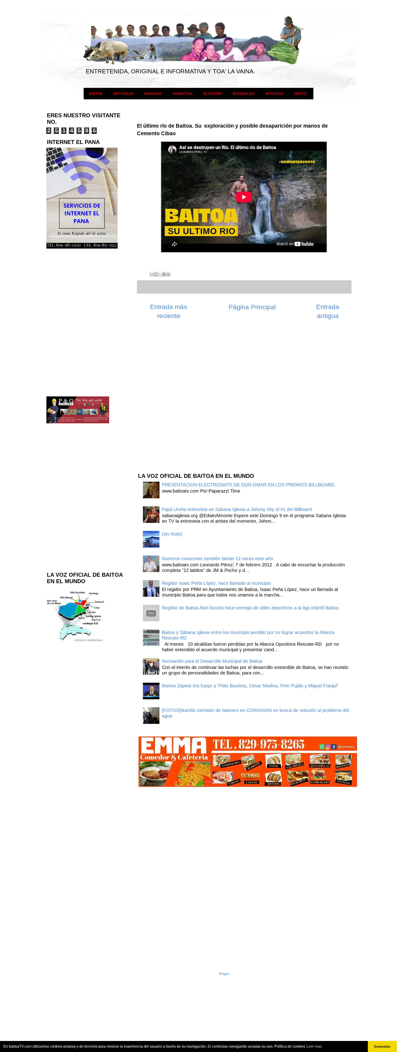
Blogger (224, 973)
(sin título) (172, 533)
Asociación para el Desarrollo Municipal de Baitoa (212, 661)
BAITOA (96, 93)
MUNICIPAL (183, 93)
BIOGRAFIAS (244, 93)
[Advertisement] (171, 395)
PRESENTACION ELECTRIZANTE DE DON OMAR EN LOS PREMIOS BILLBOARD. (248, 484)
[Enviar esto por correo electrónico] (152, 274)
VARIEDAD (153, 93)
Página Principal (252, 307)
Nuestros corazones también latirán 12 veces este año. (218, 558)
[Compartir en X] (160, 274)
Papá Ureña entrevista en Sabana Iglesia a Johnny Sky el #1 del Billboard (237, 509)
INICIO (300, 93)
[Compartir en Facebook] (164, 274)
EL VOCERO (213, 93)
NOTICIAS (275, 93)
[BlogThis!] (156, 274)
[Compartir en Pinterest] (168, 274)
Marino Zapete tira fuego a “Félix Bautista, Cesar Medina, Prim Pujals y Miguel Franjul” (250, 685)
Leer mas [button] (314, 1046)
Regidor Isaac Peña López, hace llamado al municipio (216, 583)
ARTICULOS (123, 93)
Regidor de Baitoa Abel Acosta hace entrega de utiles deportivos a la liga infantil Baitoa (250, 607)
